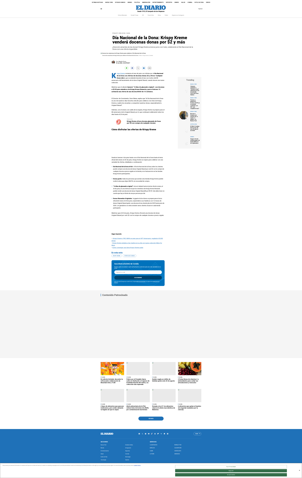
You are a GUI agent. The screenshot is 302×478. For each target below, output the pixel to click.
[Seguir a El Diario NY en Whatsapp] (164, 433)
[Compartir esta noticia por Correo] (144, 68)
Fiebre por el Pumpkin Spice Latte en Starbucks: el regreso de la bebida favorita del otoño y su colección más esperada (137, 381)
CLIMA (151, 450)
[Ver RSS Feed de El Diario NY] (167, 433)
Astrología (193, 124)
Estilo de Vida (199, 2)
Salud (183, 2)
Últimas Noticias (97, 2)
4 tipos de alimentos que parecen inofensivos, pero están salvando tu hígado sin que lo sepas (112, 408)
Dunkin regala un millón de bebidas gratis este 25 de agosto (163, 380)
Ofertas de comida (129, 255)
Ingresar (200, 8)
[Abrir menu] (101, 9)
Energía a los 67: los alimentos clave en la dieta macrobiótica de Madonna (163, 408)
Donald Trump (134, 15)
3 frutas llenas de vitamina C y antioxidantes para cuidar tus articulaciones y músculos (188, 381)
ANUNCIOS (177, 453)
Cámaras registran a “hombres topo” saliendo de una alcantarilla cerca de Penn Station (194, 91)
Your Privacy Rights (231, 466)
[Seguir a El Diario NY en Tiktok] (151, 433)
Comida (189, 2)
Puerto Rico (151, 15)
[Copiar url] (149, 68)
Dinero (177, 2)
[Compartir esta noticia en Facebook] (132, 68)
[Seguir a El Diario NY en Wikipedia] (161, 433)
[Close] (299, 470)
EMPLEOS (152, 447)
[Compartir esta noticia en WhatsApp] (126, 68)
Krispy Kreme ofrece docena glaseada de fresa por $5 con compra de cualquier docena (144, 122)
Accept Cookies (231, 474)
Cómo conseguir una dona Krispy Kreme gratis (127, 247)
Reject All (231, 470)
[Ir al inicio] (107, 433)
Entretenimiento (158, 2)
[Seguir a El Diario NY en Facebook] (139, 433)
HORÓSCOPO (177, 450)
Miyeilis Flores (122, 61)
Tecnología (103, 459)
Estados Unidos (120, 2)
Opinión (127, 459)
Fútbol (166, 15)
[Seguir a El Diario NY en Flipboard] (158, 433)
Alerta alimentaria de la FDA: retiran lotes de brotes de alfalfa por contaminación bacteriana (137, 408)
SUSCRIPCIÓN (177, 447)
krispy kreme (116, 255)
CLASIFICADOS (153, 444)
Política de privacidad (140, 281)
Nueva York (109, 2)
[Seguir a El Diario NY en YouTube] (148, 433)
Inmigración (146, 2)
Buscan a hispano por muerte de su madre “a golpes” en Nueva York (194, 117)
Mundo (130, 2)
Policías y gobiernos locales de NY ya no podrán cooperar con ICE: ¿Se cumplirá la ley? (195, 104)
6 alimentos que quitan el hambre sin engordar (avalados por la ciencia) (189, 408)
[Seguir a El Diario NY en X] (142, 433)
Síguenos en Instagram (178, 15)
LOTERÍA (152, 453)
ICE (143, 15)
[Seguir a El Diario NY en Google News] (155, 433)
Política (137, 2)
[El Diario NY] (150, 8)
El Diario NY (115, 33)
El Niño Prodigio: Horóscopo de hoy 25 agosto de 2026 (195, 128)
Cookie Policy (137, 465)
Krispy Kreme (121, 73)
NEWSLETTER (177, 444)
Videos (208, 2)
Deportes (169, 2)
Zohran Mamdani (122, 15)
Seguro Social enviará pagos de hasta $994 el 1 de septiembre (195, 141)
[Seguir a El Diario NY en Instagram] (145, 433)
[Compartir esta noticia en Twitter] (138, 68)
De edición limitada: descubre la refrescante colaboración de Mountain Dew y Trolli (112, 381)
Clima (159, 15)
